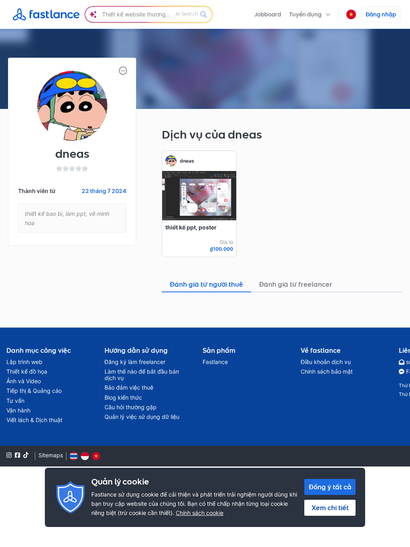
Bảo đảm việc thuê (129, 387)
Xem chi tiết (330, 508)
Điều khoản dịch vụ (326, 362)
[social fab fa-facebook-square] (17, 455)
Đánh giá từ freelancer (295, 284)
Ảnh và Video (23, 381)
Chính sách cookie (199, 512)
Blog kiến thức (123, 397)
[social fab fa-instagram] (9, 455)
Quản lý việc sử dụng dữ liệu (142, 417)
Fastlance (215, 362)
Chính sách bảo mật (327, 371)
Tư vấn (15, 401)
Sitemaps (50, 455)
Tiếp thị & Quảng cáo (34, 391)
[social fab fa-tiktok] (25, 455)
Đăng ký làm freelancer (135, 362)
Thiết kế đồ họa (26, 371)
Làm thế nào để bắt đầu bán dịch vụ (142, 374)
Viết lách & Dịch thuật (34, 420)
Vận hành (18, 410)
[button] (309, 14)
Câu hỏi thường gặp (131, 407)
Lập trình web (24, 362)
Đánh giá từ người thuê (206, 284)
